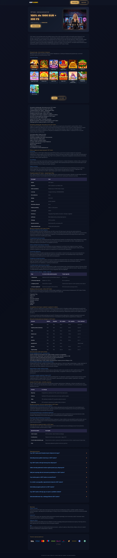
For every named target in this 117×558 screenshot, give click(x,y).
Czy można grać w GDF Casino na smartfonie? (43, 477)
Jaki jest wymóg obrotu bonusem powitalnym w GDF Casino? (47, 472)
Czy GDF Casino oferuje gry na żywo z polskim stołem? (45, 491)
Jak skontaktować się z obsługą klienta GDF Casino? (45, 496)
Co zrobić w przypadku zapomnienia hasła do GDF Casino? (46, 482)
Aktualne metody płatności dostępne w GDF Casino (42, 116)
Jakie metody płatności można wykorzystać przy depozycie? (47, 467)
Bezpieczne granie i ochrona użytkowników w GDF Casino (44, 120)
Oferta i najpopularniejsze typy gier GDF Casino (41, 109)
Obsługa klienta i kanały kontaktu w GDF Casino (41, 122)
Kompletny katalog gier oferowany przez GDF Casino (43, 107)
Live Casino (61, 98)
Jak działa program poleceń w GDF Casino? (42, 487)
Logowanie (83, 2)
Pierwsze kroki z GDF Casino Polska (38, 117)
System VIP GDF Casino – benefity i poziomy (40, 119)
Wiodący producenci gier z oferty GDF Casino (41, 113)
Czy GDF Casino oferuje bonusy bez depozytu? (43, 462)
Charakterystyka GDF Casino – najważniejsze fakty (42, 110)
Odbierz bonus (35, 25)
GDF (33, 2)
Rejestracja (74, 2)
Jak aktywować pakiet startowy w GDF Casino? (43, 457)
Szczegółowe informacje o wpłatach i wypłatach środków (44, 114)
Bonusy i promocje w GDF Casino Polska (39, 111)
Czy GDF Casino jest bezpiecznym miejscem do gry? (45, 453)
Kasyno (54, 97)
